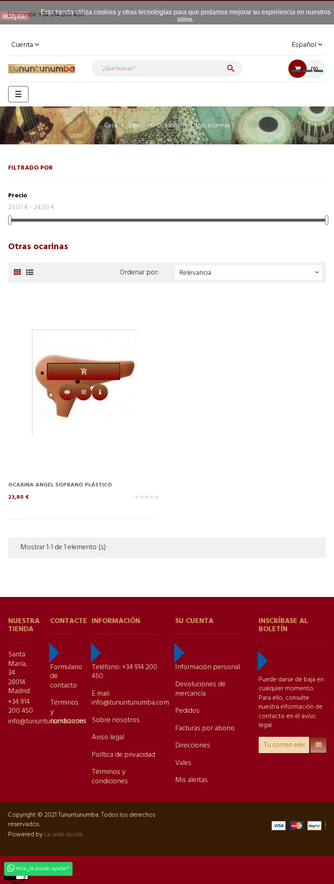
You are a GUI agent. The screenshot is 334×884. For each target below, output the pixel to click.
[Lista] (29, 273)
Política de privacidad (123, 755)
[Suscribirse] (318, 745)
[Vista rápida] (67, 392)
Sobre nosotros (116, 720)
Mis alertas (191, 780)
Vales (183, 763)
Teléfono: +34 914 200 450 (124, 672)
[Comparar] (83, 392)
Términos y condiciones (110, 776)
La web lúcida (63, 834)
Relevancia (249, 273)
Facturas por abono (205, 728)
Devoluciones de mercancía (200, 689)
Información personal (207, 667)
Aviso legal (108, 737)
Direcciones (192, 745)
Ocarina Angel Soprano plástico (60, 485)
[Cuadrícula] (17, 273)
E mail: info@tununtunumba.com (130, 698)
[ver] (100, 392)
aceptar (14, 16)
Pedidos (187, 711)
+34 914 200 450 (20, 706)
